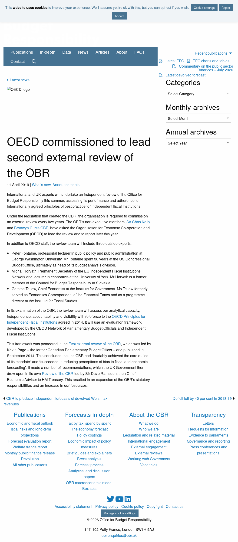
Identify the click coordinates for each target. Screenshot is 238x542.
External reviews (148, 453)
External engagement (148, 447)
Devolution (30, 458)
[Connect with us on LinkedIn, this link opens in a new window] (128, 500)
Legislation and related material (149, 435)
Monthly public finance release (30, 453)
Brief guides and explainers (89, 453)
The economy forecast (89, 429)
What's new (41, 184)
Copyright (155, 506)
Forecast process (89, 464)
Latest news (19, 79)
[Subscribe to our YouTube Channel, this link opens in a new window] (120, 500)
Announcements (66, 184)
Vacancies (148, 464)
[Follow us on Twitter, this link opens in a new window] (111, 500)
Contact (17, 61)
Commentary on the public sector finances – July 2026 (204, 68)
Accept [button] (119, 16)
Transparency (208, 414)
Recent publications (211, 53)
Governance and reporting (208, 441)
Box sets (89, 488)
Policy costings (89, 435)
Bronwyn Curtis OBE (31, 227)
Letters (208, 423)
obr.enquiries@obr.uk (119, 535)
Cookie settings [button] (204, 7)
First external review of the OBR (95, 343)
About (121, 52)
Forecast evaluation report (29, 441)
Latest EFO (173, 61)
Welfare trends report (30, 447)
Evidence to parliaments (208, 435)
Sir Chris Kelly (138, 221)
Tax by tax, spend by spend (89, 423)
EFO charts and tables (209, 61)
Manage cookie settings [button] (120, 513)
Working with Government (149, 458)
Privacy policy (106, 506)
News (83, 52)
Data (66, 52)
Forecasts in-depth (89, 414)
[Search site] (34, 61)
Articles (102, 52)
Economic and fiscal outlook (30, 423)
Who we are (149, 429)
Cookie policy (132, 506)
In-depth (47, 52)
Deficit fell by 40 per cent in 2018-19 (202, 398)
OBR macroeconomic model (89, 482)
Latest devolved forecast (184, 75)
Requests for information (208, 429)
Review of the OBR (57, 373)
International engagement (149, 441)
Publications (21, 52)
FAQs (139, 52)
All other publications (30, 464)
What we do (149, 423)
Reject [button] (225, 7)
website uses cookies (30, 7)
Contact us (174, 506)
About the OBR (149, 414)
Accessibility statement (73, 506)
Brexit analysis (89, 458)
